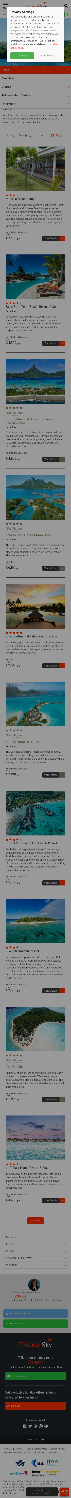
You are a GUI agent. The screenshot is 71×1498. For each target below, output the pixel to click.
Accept (22, 55)
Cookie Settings (47, 55)
